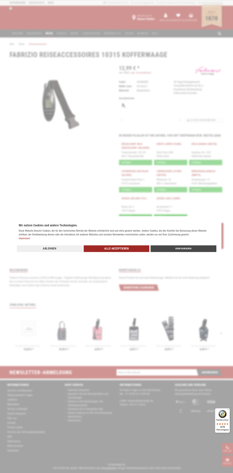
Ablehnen (49, 248)
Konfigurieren (183, 248)
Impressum (24, 238)
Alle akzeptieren (116, 248)
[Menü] (228, 410)
